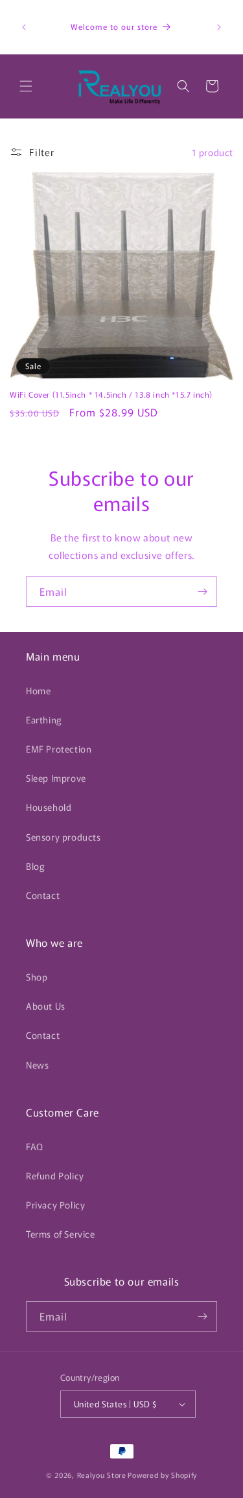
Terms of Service (60, 1233)
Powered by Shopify (162, 1475)
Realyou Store (101, 1475)
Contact (43, 895)
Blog (35, 865)
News (37, 1064)
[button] (26, 86)
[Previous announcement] (24, 27)
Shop (36, 976)
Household (48, 806)
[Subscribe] (202, 591)
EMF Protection (58, 748)
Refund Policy (55, 1175)
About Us (45, 1005)
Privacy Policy (55, 1204)
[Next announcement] (219, 27)
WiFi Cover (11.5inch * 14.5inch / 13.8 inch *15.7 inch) (111, 394)
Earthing (44, 719)
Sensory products (63, 836)
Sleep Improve (56, 777)
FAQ (34, 1146)
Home (38, 690)
